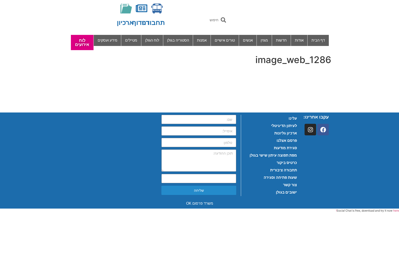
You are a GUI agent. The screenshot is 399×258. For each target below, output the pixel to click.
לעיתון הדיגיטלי (284, 126)
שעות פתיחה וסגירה (280, 177)
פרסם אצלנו (287, 141)
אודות (299, 40)
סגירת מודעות (285, 148)
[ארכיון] (126, 8)
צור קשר (290, 185)
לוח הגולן (152, 40)
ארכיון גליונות (285, 133)
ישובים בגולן (286, 192)
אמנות (202, 40)
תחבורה (153, 22)
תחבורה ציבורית (283, 170)
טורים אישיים (225, 40)
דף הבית (318, 40)
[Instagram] (310, 129)
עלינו (293, 118)
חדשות (281, 40)
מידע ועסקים (107, 40)
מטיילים (131, 40)
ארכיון (125, 22)
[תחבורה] (157, 8)
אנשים (248, 40)
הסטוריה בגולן (178, 40)
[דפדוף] (141, 8)
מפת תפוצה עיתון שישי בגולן (273, 155)
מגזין (264, 40)
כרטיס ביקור (287, 163)
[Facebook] (323, 129)
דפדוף (140, 22)
